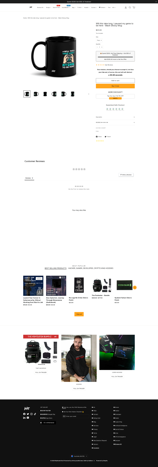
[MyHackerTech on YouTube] (28, 417)
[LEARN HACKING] (117, 352)
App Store (47, 418)
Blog (94, 422)
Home (25, 18)
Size (97, 37)
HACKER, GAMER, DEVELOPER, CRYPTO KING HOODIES (90, 268)
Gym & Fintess (119, 429)
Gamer (117, 418)
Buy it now (115, 86)
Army (116, 433)
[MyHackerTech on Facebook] (24, 414)
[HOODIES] (79, 358)
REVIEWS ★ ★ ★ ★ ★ (102, 122)
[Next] (135, 287)
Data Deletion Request (100, 440)
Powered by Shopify (102, 460)
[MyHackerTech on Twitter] (28, 414)
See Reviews (109, 65)
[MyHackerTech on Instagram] (31, 414)
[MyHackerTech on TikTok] (35, 414)
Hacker (117, 410)
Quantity (98, 44)
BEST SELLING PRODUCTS (55, 268)
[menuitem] (40, 7)
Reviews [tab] (28, 178)
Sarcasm (117, 440)
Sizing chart (96, 418)
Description (99, 117)
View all (79, 314)
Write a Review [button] (126, 175)
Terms (95, 433)
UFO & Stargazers (120, 436)
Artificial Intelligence (121, 425)
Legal (95, 436)
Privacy (95, 429)
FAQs (94, 410)
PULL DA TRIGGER (40, 372)
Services (95, 425)
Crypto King (118, 422)
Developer (118, 414)
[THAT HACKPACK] (41, 350)
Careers (95, 444)
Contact (95, 414)
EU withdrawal (49, 423)
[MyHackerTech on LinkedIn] (24, 417)
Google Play (51, 414)
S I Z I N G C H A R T (101, 128)
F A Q (97, 131)
